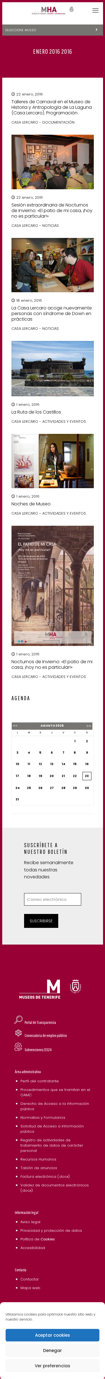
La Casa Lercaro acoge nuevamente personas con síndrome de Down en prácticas (51, 313)
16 (86, 764)
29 (75, 788)
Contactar (29, 1279)
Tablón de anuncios (38, 1168)
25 (29, 788)
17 (17, 776)
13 (51, 764)
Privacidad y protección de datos (51, 1230)
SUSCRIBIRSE (41, 921)
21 (63, 776)
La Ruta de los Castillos (36, 412)
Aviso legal (30, 1222)
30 (87, 788)
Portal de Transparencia (40, 1022)
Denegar (52, 1350)
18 (29, 776)
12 (40, 764)
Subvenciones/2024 (38, 1049)
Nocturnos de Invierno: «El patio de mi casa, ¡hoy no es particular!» (51, 664)
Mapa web (30, 1287)
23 (87, 776)
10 (17, 764)
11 (28, 764)
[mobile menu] (95, 10)
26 (40, 788)
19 (40, 776)
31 (17, 799)
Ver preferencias (52, 1366)
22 (75, 776)
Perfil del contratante (39, 1081)
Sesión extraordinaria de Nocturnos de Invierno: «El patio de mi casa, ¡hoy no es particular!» (51, 210)
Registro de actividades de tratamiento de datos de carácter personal (51, 1145)
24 (17, 788)
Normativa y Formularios (42, 1117)
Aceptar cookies (52, 1335)
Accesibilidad (32, 1247)
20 (52, 776)
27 (52, 788)
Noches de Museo (31, 504)
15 (74, 764)
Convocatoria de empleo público (46, 1035)
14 (63, 764)
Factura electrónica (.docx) (45, 1176)
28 (63, 788)
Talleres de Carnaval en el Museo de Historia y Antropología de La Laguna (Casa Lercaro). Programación (51, 107)
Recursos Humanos (38, 1159)
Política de (37, 1239)
